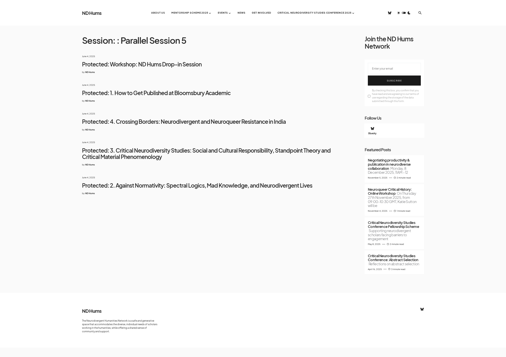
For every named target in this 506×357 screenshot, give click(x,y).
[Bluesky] (390, 13)
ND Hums (91, 13)
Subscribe (394, 80)
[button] (404, 12)
